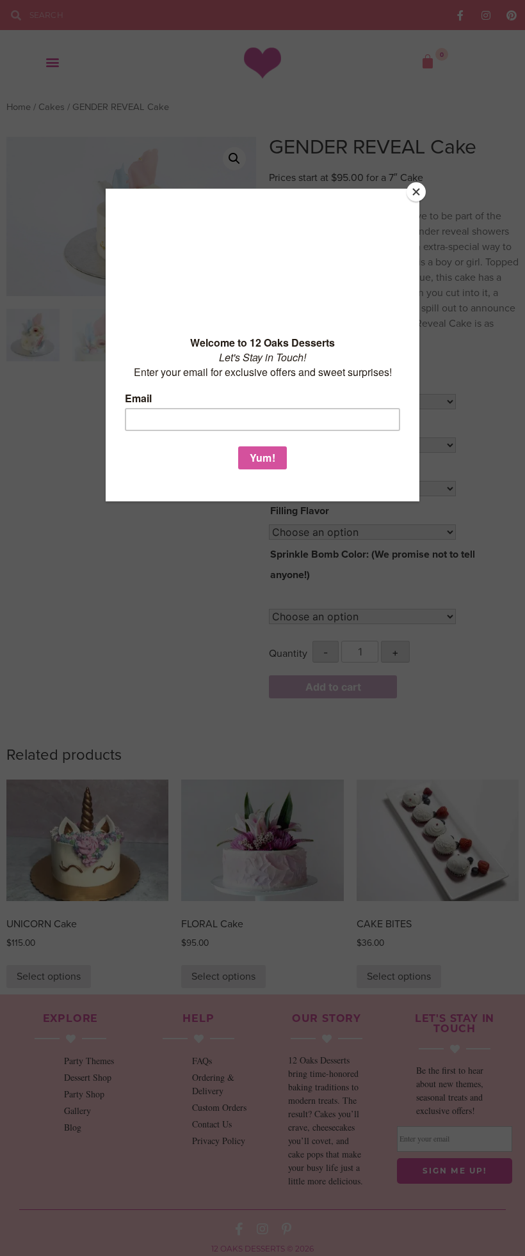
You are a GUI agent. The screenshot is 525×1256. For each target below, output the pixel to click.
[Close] (416, 191)
